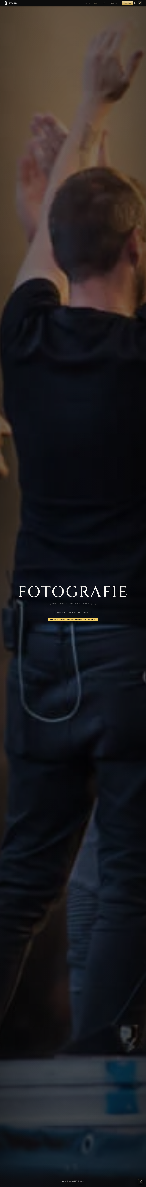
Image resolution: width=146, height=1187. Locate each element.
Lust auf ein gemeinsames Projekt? (73, 613)
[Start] (11, 3)
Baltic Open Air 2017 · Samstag (73, 1181)
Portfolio (95, 3)
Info (104, 3)
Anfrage (127, 3)
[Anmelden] (140, 3)
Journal (87, 3)
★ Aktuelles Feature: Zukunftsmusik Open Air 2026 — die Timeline (73, 619)
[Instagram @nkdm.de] (135, 3)
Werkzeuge (113, 3)
